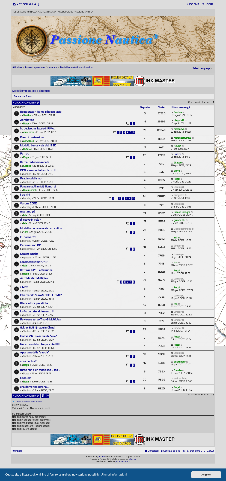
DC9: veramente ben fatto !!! (38, 170)
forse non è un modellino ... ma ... (40, 370)
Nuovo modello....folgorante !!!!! (40, 344)
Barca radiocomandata (34, 162)
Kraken (177, 154)
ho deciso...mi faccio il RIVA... (37, 128)
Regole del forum (23, 96)
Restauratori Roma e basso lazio (40, 111)
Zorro (177, 170)
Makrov (132, 459)
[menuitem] (20, 4)
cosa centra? (28, 361)
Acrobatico (27, 119)
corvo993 (28, 141)
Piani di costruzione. (32, 137)
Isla (25, 215)
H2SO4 (27, 149)
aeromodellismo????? (33, 262)
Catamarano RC (30, 245)
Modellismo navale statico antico (41, 228)
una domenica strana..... (34, 386)
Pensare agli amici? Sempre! (38, 186)
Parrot (24, 153)
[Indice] (36, 28)
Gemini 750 (29, 190)
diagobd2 (179, 120)
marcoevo (28, 132)
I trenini (25, 194)
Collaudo (25, 378)
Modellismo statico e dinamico (31, 90)
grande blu (179, 220)
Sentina (27, 115)
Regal (26, 123)
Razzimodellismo (30, 178)
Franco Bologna (182, 212)
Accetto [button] (206, 474)
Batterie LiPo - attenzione (36, 270)
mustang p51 (28, 211)
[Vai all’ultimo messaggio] (183, 112)
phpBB (102, 456)
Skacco (27, 166)
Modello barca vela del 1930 (38, 145)
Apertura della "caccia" (34, 352)
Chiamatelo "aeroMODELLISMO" (41, 295)
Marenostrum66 (182, 137)
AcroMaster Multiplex (34, 278)
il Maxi (24, 287)
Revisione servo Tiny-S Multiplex (40, 319)
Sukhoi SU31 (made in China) (37, 327)
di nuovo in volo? (30, 219)
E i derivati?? (28, 237)
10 (133, 198)
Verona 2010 (28, 203)
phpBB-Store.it (122, 461)
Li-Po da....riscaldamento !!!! (37, 311)
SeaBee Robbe (29, 253)
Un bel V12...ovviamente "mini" (38, 336)
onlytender (180, 361)
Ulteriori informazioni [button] (114, 474)
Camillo (178, 370)
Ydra (25, 232)
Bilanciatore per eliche (34, 303)
